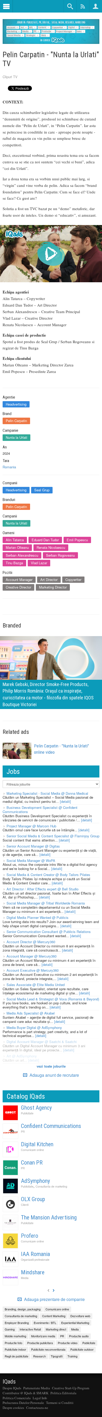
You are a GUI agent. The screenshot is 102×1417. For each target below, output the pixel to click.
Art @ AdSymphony (22, 1055)
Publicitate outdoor (82, 1349)
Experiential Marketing (75, 1323)
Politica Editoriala (63, 1393)
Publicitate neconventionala (48, 1349)
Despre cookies (13, 1407)
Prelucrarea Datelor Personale (23, 1402)
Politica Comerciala (17, 1398)
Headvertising (16, 404)
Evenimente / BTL (45, 1323)
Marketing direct (56, 1329)
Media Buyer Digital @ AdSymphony (34, 1027)
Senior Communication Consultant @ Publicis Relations (49, 931)
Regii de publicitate (16, 1356)
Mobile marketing (15, 1336)
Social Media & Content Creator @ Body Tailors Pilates (48, 874)
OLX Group (33, 1199)
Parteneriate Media (36, 1388)
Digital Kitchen (37, 1144)
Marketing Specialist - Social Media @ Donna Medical (47, 793)
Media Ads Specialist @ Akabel (31, 1013)
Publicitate (27, 1113)
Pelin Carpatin (16, 420)
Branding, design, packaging (23, 1309)
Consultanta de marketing (51, 1186)
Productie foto (13, 1343)
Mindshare (32, 1272)
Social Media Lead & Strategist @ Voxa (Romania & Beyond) (53, 998)
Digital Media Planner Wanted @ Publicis (38, 917)
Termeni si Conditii (59, 1402)
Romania (9, 466)
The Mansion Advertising (49, 1217)
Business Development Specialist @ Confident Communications (40, 809)
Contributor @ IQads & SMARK (25, 1393)
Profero (29, 1235)
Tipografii (57, 1356)
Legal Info (40, 1398)
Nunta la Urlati (16, 437)
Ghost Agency (36, 1107)
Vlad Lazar (39, 562)
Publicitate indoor (15, 1349)
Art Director (49, 579)
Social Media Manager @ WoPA (31, 860)
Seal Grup (41, 489)
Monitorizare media (43, 1336)
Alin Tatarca (15, 539)
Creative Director (18, 587)
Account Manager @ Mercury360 (31, 956)
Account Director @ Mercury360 (31, 941)
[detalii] (65, 801)
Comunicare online (32, 1150)
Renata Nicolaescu (51, 547)
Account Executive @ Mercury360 (33, 970)
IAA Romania (35, 1254)
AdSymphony (35, 1181)
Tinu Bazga (14, 562)
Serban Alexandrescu (22, 555)
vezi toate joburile (51, 1066)
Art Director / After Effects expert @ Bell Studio (42, 888)
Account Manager (19, 579)
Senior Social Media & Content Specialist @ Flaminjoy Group (53, 835)
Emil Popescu (77, 539)
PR (23, 1131)
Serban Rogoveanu (60, 555)
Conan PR (32, 1162)
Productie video (67, 1343)
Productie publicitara (40, 1343)
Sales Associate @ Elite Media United (36, 984)
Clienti (25, 1205)
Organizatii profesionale (35, 1260)
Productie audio (79, 1336)
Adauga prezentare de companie (54, 1299)
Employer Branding (17, 1323)
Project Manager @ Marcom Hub (31, 825)
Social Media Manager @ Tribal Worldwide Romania (46, 903)
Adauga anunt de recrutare (54, 1075)
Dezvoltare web (80, 1316)
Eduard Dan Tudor (45, 539)
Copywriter (73, 579)
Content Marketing (53, 1316)
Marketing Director (53, 587)
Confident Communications (51, 1126)
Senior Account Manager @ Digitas (33, 846)
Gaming (10, 1329)
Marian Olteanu (17, 547)
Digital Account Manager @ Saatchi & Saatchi (42, 1041)
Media (25, 1278)
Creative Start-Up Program (70, 1388)
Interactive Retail (30, 1329)
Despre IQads (12, 1388)
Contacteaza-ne (37, 1407)
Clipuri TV (10, 76)
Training (72, 1356)
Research (39, 1356)
